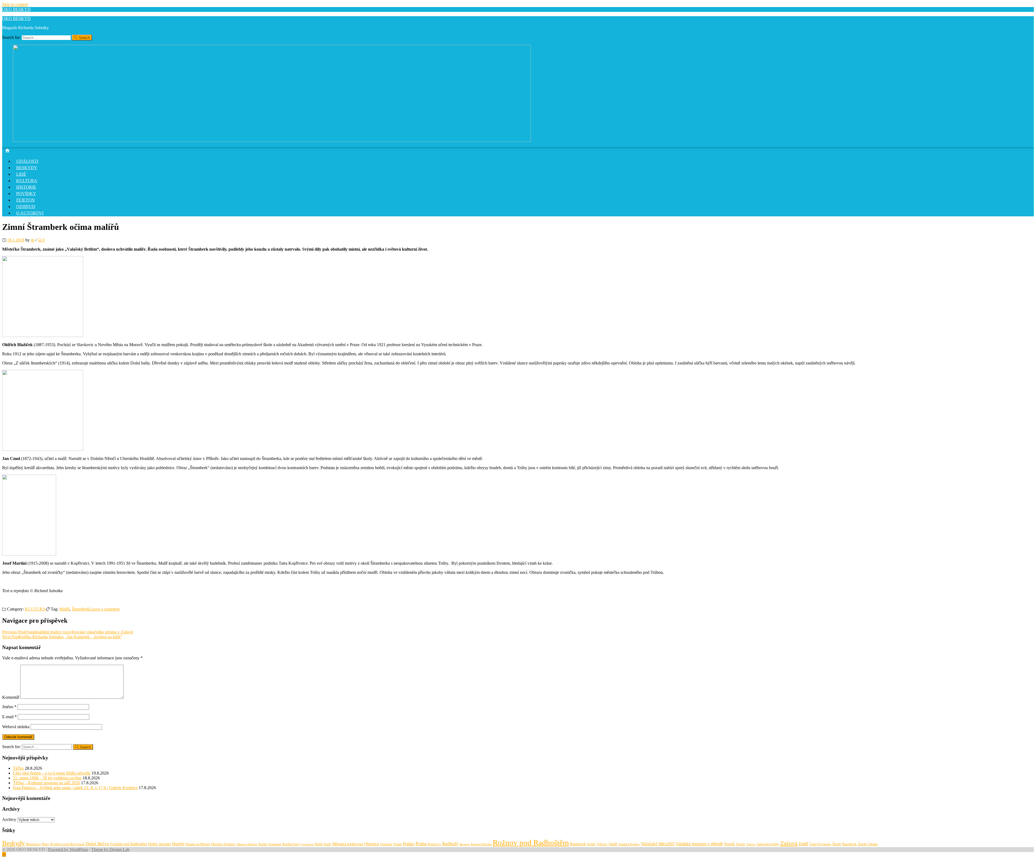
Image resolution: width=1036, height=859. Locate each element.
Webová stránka (15, 726)
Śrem (836, 844)
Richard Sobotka (481, 844)
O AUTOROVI (29, 213)
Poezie (397, 844)
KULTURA (26, 180)
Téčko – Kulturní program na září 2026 (46, 782)
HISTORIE (26, 187)
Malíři (64, 609)
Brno (45, 844)
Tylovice (602, 844)
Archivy (9, 819)
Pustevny (434, 844)
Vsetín (740, 844)
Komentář (10, 697)
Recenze (464, 844)
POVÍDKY (26, 193)
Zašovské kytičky (768, 844)
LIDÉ (21, 174)
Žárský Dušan (868, 844)
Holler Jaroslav (159, 844)
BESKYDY (26, 167)
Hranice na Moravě (198, 844)
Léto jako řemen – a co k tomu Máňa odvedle (51, 773)
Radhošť (450, 843)
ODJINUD (25, 206)
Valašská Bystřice (629, 844)
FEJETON (25, 200)
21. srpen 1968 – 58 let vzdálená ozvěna (47, 778)
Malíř (319, 844)
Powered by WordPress (68, 849)
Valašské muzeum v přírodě (699, 843)
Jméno (9, 706)
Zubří (803, 843)
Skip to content (15, 4)
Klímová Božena (247, 844)
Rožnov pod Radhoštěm (531, 842)
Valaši (612, 844)
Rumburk (578, 844)
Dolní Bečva (97, 843)
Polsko (408, 843)
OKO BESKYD (16, 9)
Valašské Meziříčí (658, 843)
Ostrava (371, 843)
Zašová (789, 843)
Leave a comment (104, 609)
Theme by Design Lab (110, 849)
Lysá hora (307, 844)
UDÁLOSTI (27, 161)
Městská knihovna (347, 843)
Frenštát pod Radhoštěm (128, 844)
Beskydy (13, 843)
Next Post (62, 637)
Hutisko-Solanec (223, 844)
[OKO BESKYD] (272, 140)
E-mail (9, 716)
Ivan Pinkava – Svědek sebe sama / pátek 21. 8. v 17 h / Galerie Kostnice (75, 787)
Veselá (729, 844)
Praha (421, 843)
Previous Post (67, 632)
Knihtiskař (274, 844)
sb (33, 240)
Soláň (591, 844)
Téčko (18, 768)
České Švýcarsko (820, 844)
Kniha (262, 844)
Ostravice (386, 844)
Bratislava (33, 844)
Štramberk (80, 609)
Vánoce (751, 844)
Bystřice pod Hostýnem (67, 844)
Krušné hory (291, 844)
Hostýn (178, 843)
